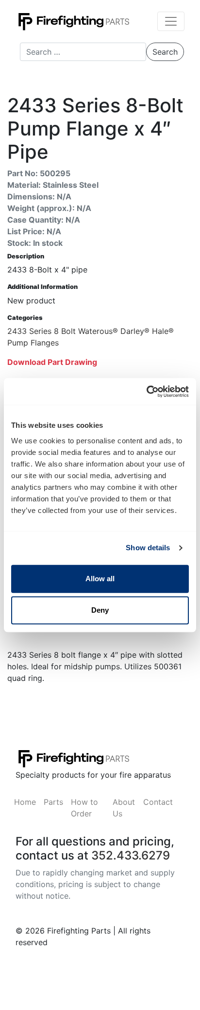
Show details (148, 547)
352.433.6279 (130, 855)
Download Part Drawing (52, 362)
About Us (124, 807)
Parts (53, 802)
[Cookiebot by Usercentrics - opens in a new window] (146, 391)
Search (165, 52)
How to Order (84, 807)
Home (25, 802)
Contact (158, 802)
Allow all (100, 578)
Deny (100, 610)
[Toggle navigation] (170, 21)
